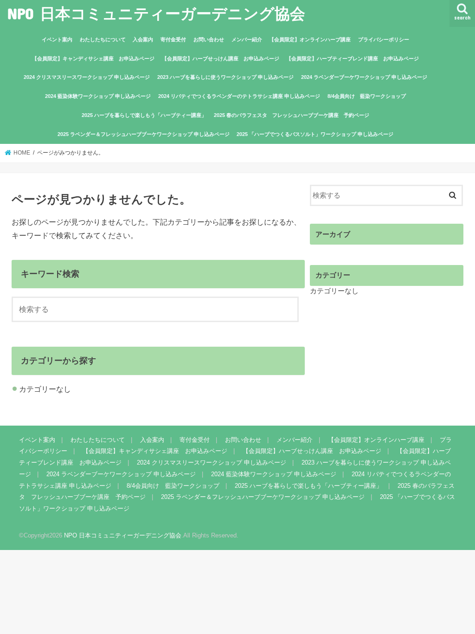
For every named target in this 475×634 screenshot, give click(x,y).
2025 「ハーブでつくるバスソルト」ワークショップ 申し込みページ (315, 134)
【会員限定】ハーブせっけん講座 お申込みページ (220, 58)
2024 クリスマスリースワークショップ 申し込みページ (87, 77)
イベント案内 (57, 39)
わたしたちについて (103, 39)
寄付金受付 (173, 39)
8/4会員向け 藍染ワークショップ (366, 96)
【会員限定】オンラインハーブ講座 (310, 39)
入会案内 (143, 39)
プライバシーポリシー (383, 39)
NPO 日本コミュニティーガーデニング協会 (156, 13)
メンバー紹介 (246, 39)
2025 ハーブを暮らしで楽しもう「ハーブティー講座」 (144, 115)
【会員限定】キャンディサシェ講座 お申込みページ (93, 58)
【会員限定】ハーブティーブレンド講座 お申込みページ (352, 58)
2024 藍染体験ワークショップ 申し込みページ (98, 96)
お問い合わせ (208, 39)
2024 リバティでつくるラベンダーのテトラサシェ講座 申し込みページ (239, 96)
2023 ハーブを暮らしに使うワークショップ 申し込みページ (225, 77)
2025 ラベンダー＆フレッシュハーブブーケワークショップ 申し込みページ (144, 134)
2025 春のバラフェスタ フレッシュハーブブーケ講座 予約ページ (291, 115)
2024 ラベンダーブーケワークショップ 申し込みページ (364, 77)
